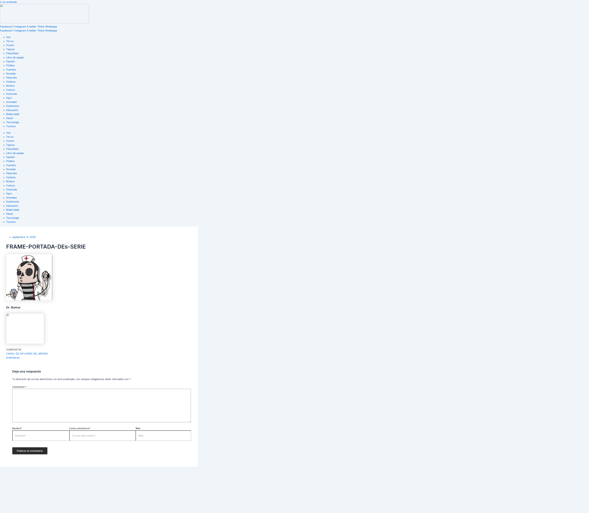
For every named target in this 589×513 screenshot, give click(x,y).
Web (138, 428)
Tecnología (12, 122)
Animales (11, 101)
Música (10, 85)
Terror (10, 41)
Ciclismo (11, 81)
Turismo (11, 126)
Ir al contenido (8, 2)
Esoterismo (12, 105)
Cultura (10, 89)
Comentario (19, 387)
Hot (8, 37)
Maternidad (12, 114)
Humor (10, 45)
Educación (12, 110)
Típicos (10, 49)
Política (10, 65)
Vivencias (11, 93)
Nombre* (17, 428)
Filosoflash (12, 53)
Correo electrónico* (79, 428)
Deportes (11, 77)
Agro (9, 97)
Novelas (11, 73)
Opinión (10, 61)
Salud (9, 118)
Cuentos (11, 69)
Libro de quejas (15, 57)
